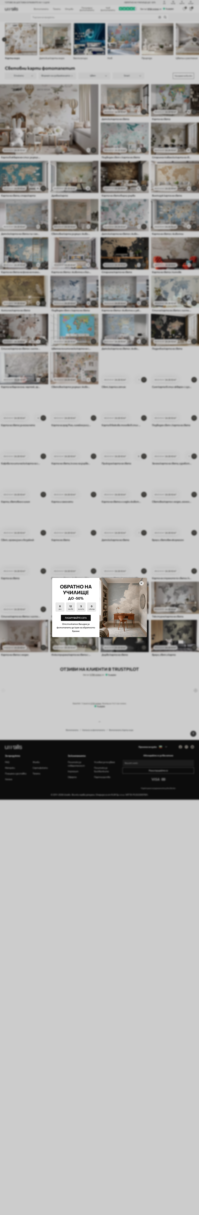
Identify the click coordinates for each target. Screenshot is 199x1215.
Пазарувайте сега (76, 618)
